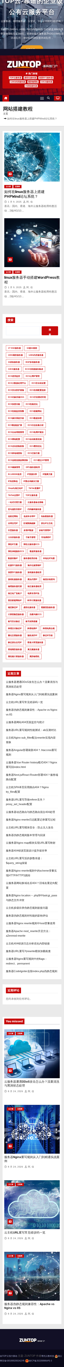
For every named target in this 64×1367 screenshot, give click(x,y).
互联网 (17, 186)
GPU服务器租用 (33, 467)
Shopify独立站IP (15, 488)
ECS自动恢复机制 (34, 439)
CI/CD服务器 (46, 82)
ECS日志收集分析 (36, 425)
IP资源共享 (32, 474)
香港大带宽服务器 (35, 642)
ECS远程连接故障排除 (18, 460)
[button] (49, 98)
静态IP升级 (48, 635)
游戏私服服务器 (15, 579)
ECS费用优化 (36, 446)
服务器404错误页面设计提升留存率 (26, 850)
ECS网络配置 (14, 439)
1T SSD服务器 (14, 348)
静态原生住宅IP (15, 642)
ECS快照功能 (14, 404)
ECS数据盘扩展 (15, 425)
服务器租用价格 (30, 558)
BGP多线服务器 (33, 362)
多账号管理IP (45, 530)
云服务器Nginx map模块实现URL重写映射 (30, 842)
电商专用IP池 (33, 593)
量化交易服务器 (15, 635)
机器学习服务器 (15, 565)
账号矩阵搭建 (31, 621)
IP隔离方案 (47, 474)
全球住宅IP (13, 523)
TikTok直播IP (34, 488)
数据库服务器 (36, 551)
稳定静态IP (13, 607)
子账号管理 (30, 537)
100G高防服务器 (15, 355)
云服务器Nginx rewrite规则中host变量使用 (30, 923)
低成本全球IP (29, 516)
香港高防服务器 (15, 649)
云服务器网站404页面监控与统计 (25, 722)
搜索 (10, 320)
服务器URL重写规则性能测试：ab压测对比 (31, 730)
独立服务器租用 (34, 586)
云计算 (8, 186)
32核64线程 (32, 348)
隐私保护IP (32, 635)
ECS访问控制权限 (16, 446)
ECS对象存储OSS (16, 397)
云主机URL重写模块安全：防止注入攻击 (29, 827)
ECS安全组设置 (39, 383)
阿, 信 (29, 201)
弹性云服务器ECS (31, 544)
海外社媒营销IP (34, 565)
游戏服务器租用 (34, 572)
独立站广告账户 (15, 593)
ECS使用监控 (14, 376)
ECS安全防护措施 (16, 390)
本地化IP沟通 (49, 558)
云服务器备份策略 (35, 502)
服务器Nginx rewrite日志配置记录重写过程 (30, 819)
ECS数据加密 (36, 418)
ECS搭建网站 (36, 411)
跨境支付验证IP (15, 628)
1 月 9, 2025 (15, 201)
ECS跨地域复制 (15, 453)
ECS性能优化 (32, 404)
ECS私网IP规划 (36, 432)
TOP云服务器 (15, 78)
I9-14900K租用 (14, 474)
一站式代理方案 (15, 502)
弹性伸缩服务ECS (16, 551)
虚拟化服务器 (30, 78)
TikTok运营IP (14, 495)
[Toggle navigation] (42, 98)
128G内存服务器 (17, 82)
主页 (5, 113)
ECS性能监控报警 (16, 411)
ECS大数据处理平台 (17, 383)
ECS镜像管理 (14, 467)
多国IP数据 (28, 530)
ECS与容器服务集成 (34, 369)
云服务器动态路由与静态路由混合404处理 (30, 812)
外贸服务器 (13, 530)
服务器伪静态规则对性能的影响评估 (27, 915)
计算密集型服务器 (16, 614)
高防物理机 (33, 82)
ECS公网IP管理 (33, 376)
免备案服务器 (47, 516)
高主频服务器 (33, 649)
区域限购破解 (29, 523)
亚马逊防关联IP (15, 509)
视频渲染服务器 (48, 607)
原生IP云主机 (47, 523)
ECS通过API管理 (41, 460)
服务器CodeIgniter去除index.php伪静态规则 (31, 971)
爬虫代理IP (32, 579)
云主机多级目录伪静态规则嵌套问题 (27, 907)
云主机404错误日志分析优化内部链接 (28, 943)
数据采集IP (13, 558)
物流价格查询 (49, 579)
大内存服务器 (14, 537)
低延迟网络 (13, 516)
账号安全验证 (14, 621)
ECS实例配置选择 (38, 390)
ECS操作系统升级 (16, 418)
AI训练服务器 (31, 86)
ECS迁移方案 (34, 453)
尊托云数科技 (47, 1356)
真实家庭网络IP (15, 600)
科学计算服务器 (34, 600)
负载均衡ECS (36, 614)
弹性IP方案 (13, 544)
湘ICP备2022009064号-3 (40, 1361)
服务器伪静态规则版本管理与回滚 (25, 835)
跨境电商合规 (49, 628)
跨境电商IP (32, 628)
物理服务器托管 (15, 586)
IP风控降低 (13, 481)
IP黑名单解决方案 (31, 481)
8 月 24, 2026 (16, 1091)
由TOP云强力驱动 (8, 1356)
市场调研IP (46, 537)
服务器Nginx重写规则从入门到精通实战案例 (31, 694)
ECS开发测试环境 (38, 397)
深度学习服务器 (46, 78)
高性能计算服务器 (16, 656)
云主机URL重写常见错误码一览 (24, 702)
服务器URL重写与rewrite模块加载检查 (28, 951)
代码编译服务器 (34, 509)
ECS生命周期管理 (16, 432)
